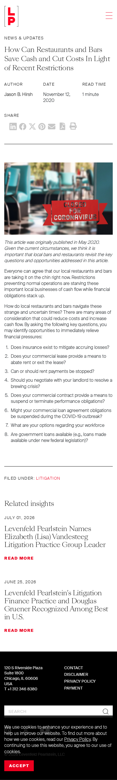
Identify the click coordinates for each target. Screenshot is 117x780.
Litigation (48, 478)
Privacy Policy (80, 681)
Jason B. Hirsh (18, 94)
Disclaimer (76, 674)
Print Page (73, 126)
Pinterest (42, 126)
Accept (19, 765)
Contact (73, 667)
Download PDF (62, 126)
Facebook (22, 126)
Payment (73, 688)
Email (51, 126)
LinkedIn (13, 126)
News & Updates (24, 38)
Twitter (32, 126)
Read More (19, 558)
